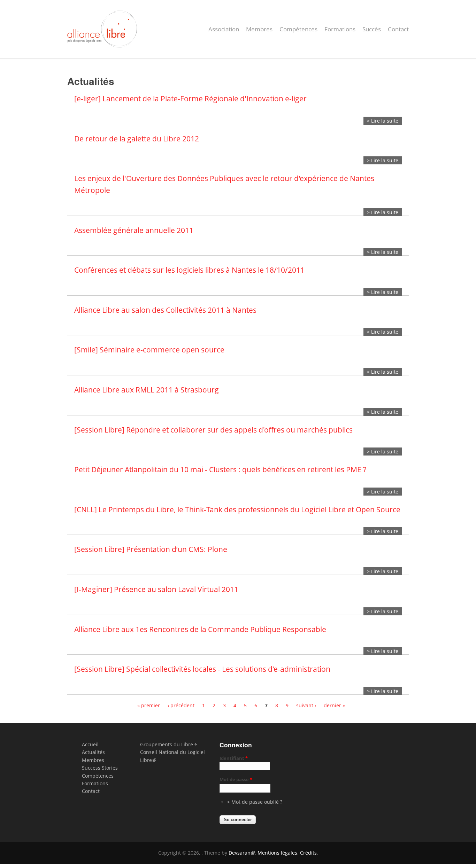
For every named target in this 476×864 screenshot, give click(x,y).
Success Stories (100, 767)
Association (223, 29)
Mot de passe (236, 779)
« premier (148, 705)
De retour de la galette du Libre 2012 (136, 138)
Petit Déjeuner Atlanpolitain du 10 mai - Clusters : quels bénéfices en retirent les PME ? (220, 469)
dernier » (334, 705)
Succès (371, 29)
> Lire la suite (382, 120)
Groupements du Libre (166, 744)
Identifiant (234, 758)
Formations (339, 29)
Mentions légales (277, 852)
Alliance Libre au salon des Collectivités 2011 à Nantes (165, 310)
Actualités (93, 752)
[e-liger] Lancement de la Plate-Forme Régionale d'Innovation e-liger (190, 98)
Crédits (308, 852)
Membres (259, 29)
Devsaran (240, 852)
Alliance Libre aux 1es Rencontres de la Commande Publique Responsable (200, 629)
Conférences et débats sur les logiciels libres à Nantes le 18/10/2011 (189, 270)
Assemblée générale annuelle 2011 (133, 230)
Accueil (90, 744)
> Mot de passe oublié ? (254, 802)
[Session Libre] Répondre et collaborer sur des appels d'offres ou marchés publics (213, 430)
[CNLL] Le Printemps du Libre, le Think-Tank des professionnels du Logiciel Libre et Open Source (237, 509)
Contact (398, 29)
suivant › (306, 705)
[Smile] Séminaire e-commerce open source (149, 350)
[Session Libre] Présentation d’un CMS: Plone (150, 549)
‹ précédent (181, 705)
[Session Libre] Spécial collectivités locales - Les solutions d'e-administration (202, 669)
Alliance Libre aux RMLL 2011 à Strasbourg (146, 390)
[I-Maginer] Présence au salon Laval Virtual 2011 (156, 589)
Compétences (298, 29)
